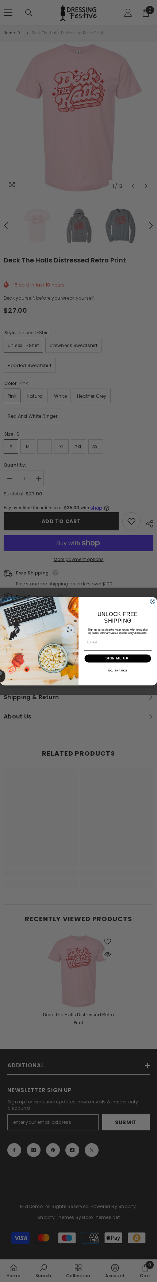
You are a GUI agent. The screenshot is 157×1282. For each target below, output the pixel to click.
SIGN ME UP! (118, 658)
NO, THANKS (117, 670)
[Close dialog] (152, 601)
